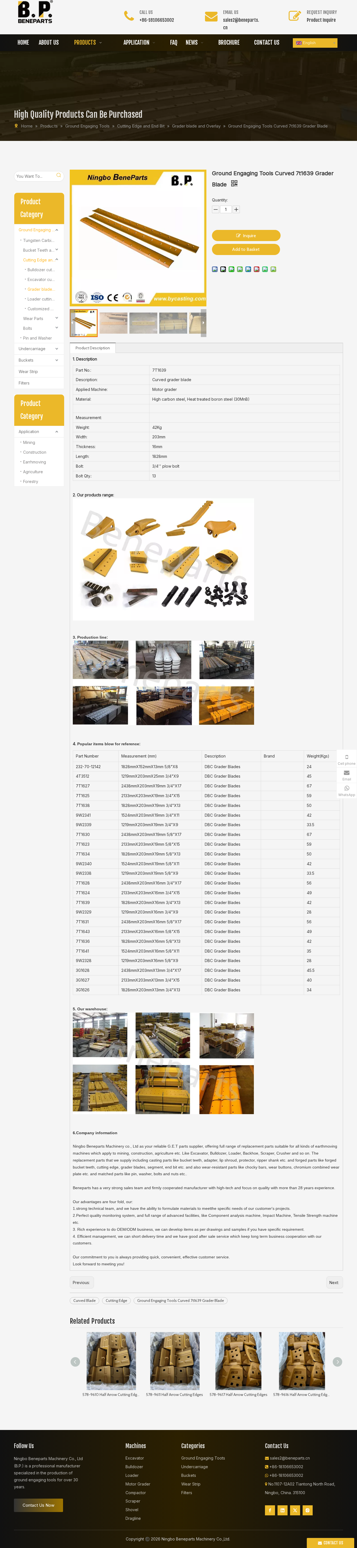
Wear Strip (28, 371)
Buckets (26, 360)
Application (29, 431)
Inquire (249, 235)
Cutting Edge (116, 1300)
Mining (29, 442)
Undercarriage (32, 348)
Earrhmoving (34, 462)
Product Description (93, 347)
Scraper (133, 1501)
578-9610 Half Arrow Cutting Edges (111, 1394)
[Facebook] (270, 1510)
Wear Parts (33, 318)
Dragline (133, 1518)
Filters (24, 383)
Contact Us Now (38, 1505)
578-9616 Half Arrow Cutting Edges (302, 1394)
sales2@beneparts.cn (290, 1458)
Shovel (132, 1509)
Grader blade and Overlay (46, 289)
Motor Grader (138, 1484)
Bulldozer (134, 1466)
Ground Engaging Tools (40, 229)
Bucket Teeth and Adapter (43, 250)
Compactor (136, 1492)
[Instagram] (308, 1510)
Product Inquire (321, 20)
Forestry (30, 481)
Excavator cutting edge (46, 279)
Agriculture (33, 471)
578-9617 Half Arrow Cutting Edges (238, 1394)
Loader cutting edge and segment (46, 299)
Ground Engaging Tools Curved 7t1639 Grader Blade (180, 1300)
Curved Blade (84, 1300)
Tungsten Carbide (39, 240)
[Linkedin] (283, 1510)
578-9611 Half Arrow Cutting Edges (174, 1394)
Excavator (135, 1458)
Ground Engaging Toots (203, 1458)
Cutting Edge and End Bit (43, 260)
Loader (132, 1475)
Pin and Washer (37, 338)
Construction (34, 452)
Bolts (27, 328)
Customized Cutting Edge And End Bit (46, 308)
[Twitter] (295, 1510)
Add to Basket (246, 249)
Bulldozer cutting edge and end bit (46, 269)
